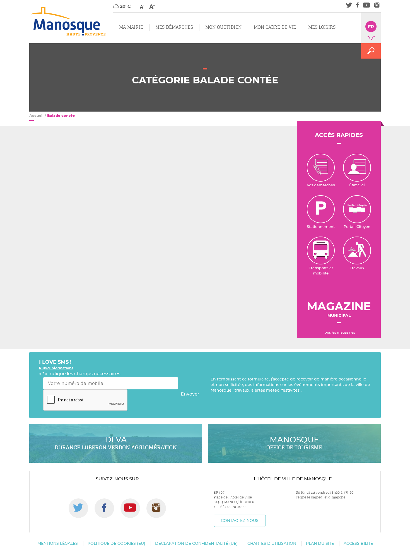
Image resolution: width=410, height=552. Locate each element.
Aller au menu (16, 3)
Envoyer (190, 394)
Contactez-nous (240, 521)
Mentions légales (57, 544)
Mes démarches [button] (174, 27)
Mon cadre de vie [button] (275, 27)
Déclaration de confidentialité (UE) (196, 544)
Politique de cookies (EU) (116, 544)
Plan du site (320, 544)
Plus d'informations (56, 368)
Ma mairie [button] (131, 27)
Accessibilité (358, 544)
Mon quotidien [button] (223, 27)
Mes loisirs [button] (322, 27)
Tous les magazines (339, 332)
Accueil (36, 116)
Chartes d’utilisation (271, 544)
